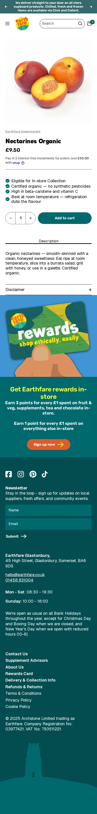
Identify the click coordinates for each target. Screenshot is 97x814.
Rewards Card (19, 673)
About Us (14, 667)
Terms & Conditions (23, 693)
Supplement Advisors (26, 660)
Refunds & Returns (23, 686)
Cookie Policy (17, 706)
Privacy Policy (18, 700)
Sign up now (44, 444)
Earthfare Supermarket (22, 131)
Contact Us (16, 653)
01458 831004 (19, 580)
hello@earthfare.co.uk (25, 574)
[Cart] (89, 24)
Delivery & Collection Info (30, 680)
